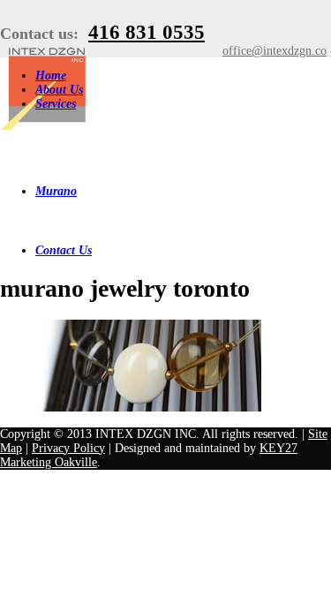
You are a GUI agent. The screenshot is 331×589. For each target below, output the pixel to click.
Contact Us (63, 250)
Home (50, 75)
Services (55, 103)
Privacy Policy (68, 448)
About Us (59, 89)
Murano (56, 191)
